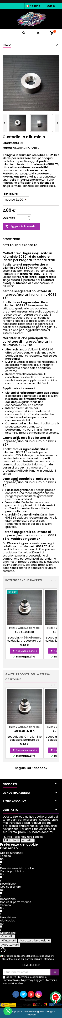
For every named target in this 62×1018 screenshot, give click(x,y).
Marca (7, 147)
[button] (17, 868)
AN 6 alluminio (24, 632)
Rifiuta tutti (11, 840)
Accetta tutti (10, 945)
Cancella (7, 936)
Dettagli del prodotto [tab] (20, 245)
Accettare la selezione (34, 940)
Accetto (27, 840)
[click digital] (31, 1003)
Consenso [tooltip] (9, 848)
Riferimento (11, 143)
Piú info (7, 837)
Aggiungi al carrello (20, 226)
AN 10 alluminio (24, 731)
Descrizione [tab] (11, 239)
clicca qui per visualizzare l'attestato (34, 959)
